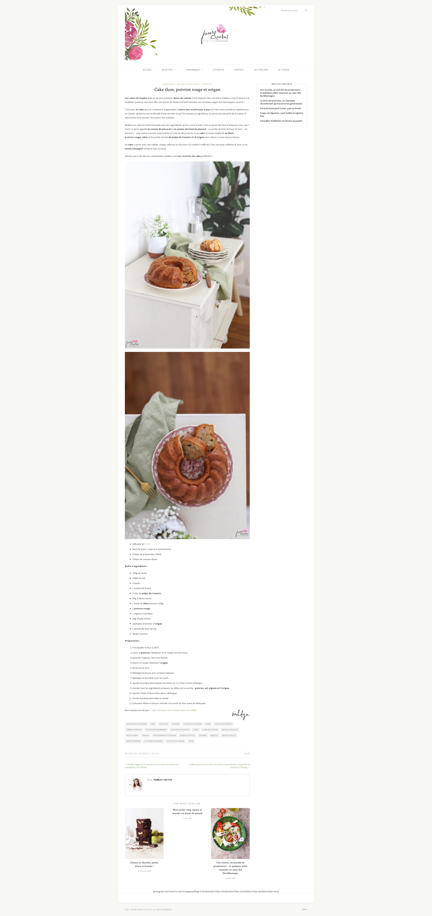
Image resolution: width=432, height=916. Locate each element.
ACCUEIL (147, 69)
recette (214, 735)
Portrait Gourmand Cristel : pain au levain (280, 108)
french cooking (134, 730)
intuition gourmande (156, 730)
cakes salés (168, 84)
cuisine (175, 724)
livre (195, 730)
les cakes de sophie (180, 730)
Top (304, 909)
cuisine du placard (193, 724)
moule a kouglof (230, 730)
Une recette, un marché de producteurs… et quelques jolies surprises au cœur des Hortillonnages (230, 868)
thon (190, 741)
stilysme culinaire (154, 741)
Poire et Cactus (150, 753)
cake (153, 724)
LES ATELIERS (261, 69)
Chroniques (193, 69)
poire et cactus (187, 735)
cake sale (163, 724)
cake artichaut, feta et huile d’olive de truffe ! (174, 710)
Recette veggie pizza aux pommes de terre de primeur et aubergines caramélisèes (151, 766)
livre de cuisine (210, 730)
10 (245, 753)
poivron (203, 735)
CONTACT (239, 69)
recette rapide (133, 741)
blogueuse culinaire (137, 724)
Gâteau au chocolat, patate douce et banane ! (144, 864)
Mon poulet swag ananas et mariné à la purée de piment (187, 811)
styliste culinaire (175, 741)
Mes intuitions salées (188, 84)
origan (145, 735)
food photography (223, 724)
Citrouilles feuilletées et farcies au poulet (281, 120)
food (208, 724)
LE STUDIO (283, 69)
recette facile (229, 735)
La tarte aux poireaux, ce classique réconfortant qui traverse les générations (281, 102)
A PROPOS (218, 69)
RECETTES (167, 69)
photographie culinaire (164, 735)
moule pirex (132, 735)
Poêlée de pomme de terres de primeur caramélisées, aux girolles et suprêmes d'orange (219, 766)
